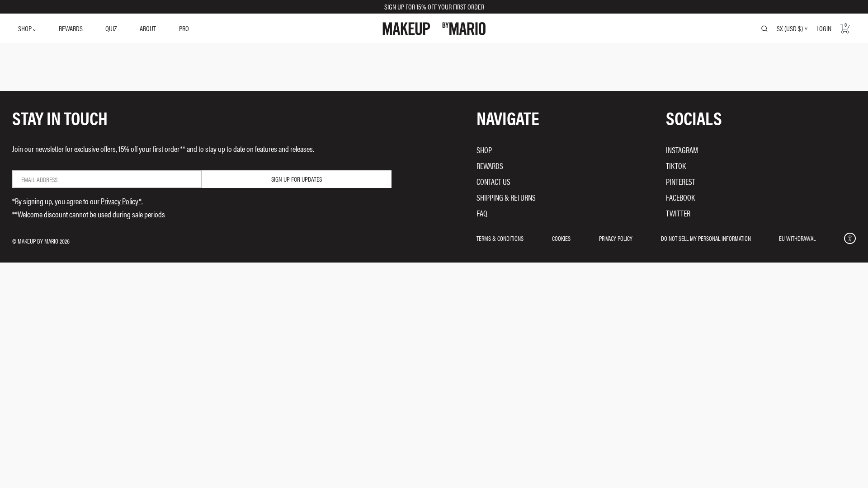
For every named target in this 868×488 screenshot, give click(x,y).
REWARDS (71, 28)
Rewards (489, 165)
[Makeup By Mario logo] (434, 28)
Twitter (678, 213)
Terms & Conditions (500, 238)
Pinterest (680, 181)
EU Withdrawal (797, 238)
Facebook (680, 197)
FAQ (481, 213)
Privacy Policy (615, 238)
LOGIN (823, 28)
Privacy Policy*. (122, 200)
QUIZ (111, 28)
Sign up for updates (296, 179)
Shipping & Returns (506, 197)
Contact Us (493, 181)
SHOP (25, 28)
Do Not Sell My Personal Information (706, 238)
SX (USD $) (790, 28)
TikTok (676, 165)
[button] (849, 238)
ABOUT (148, 28)
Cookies (561, 238)
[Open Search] (764, 28)
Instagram (682, 149)
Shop (484, 149)
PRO (184, 28)
